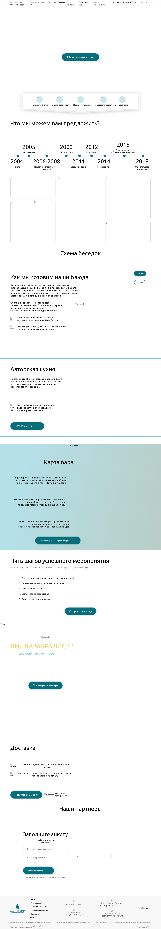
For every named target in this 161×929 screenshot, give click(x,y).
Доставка (116, 2)
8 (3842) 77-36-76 (80, 64)
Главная (61, 2)
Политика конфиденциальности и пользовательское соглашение (133, 922)
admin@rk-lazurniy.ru (112, 915)
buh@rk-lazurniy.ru (74, 914)
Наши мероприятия (40, 910)
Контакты (127, 2)
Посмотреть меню (26, 794)
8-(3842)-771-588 (61, 796)
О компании (36, 903)
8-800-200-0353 (60, 794)
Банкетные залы (39, 907)
